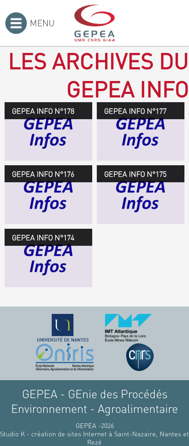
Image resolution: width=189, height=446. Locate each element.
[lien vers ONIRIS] (64, 357)
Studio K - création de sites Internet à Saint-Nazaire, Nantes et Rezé (94, 437)
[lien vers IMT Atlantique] (128, 328)
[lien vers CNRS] (140, 357)
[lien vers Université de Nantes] (63, 328)
